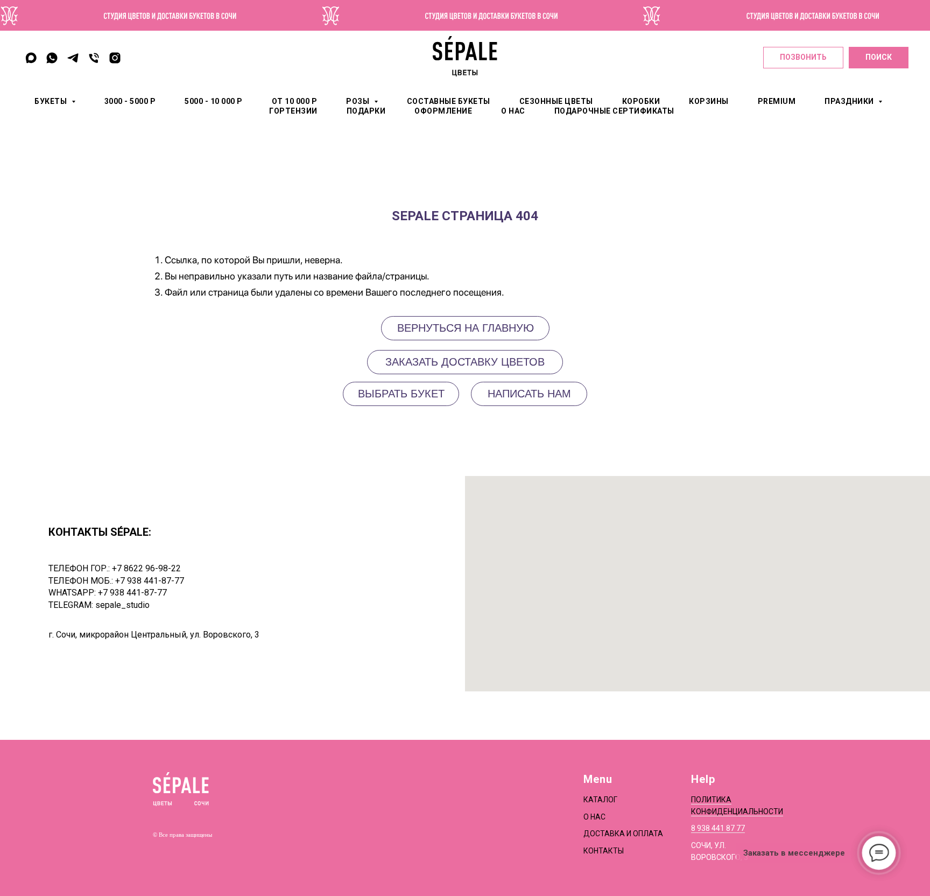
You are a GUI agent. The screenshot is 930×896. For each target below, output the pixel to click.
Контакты (603, 850)
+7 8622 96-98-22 (146, 568)
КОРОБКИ (641, 101)
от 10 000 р (295, 101)
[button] (529, 394)
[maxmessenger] (31, 58)
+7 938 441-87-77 (149, 581)
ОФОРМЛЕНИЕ (443, 111)
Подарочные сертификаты (614, 111)
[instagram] (115, 58)
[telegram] (73, 58)
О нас (594, 817)
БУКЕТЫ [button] (51, 101)
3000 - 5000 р (130, 101)
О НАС (513, 111)
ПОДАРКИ (366, 111)
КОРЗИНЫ (709, 101)
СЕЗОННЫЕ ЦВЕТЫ (556, 101)
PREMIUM (777, 101)
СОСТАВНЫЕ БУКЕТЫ (448, 101)
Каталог (600, 799)
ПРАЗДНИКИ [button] (850, 101)
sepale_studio (122, 605)
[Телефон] (94, 58)
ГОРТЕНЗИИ (293, 111)
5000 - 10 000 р (214, 101)
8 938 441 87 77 (718, 828)
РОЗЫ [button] (358, 101)
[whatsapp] (52, 58)
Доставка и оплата (623, 833)
